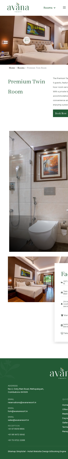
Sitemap (12, 451)
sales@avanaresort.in (18, 420)
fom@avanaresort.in (18, 411)
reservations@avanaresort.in (22, 402)
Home (12, 68)
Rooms (48, 7)
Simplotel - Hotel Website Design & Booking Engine (41, 451)
